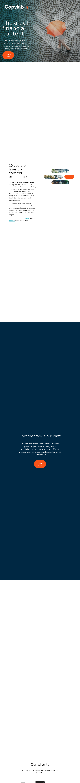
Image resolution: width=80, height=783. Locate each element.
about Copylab (23, 218)
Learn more (8, 55)
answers (12, 220)
